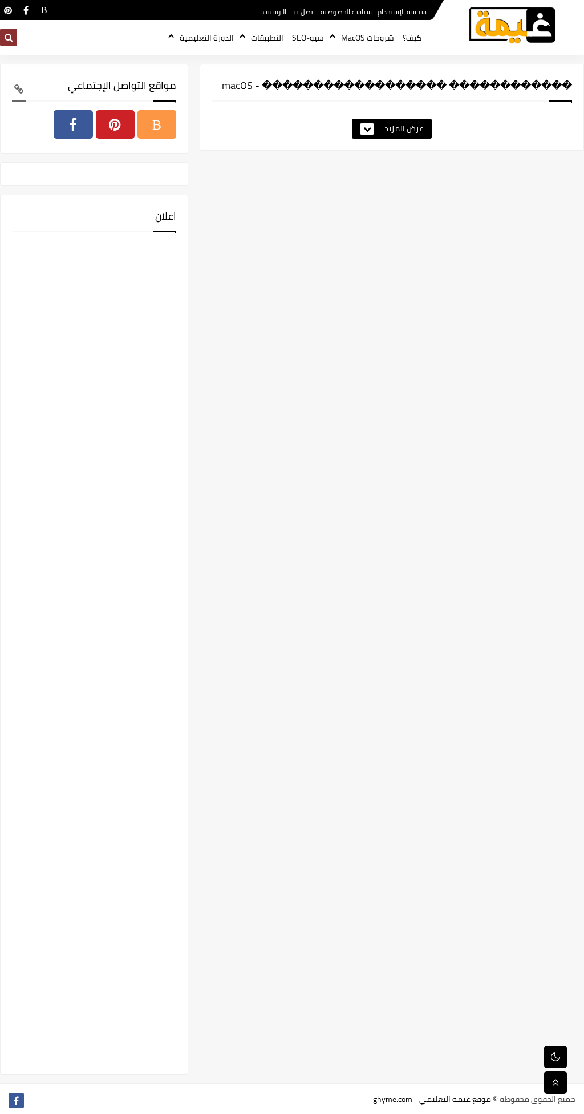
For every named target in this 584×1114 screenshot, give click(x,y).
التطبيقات (267, 37)
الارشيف (274, 11)
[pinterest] (7, 10)
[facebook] (26, 10)
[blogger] (44, 10)
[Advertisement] (94, 652)
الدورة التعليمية (207, 37)
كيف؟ (412, 37)
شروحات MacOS (367, 37)
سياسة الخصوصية (346, 11)
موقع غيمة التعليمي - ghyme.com (432, 1099)
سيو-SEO (308, 37)
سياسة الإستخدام (402, 11)
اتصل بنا (303, 11)
